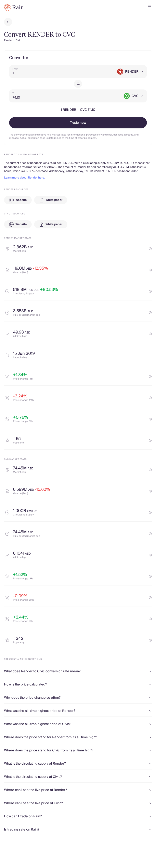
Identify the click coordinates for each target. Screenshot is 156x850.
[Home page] (14, 7)
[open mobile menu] (149, 7)
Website (21, 200)
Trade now (78, 123)
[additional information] (150, 248)
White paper (54, 200)
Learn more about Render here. (24, 177)
